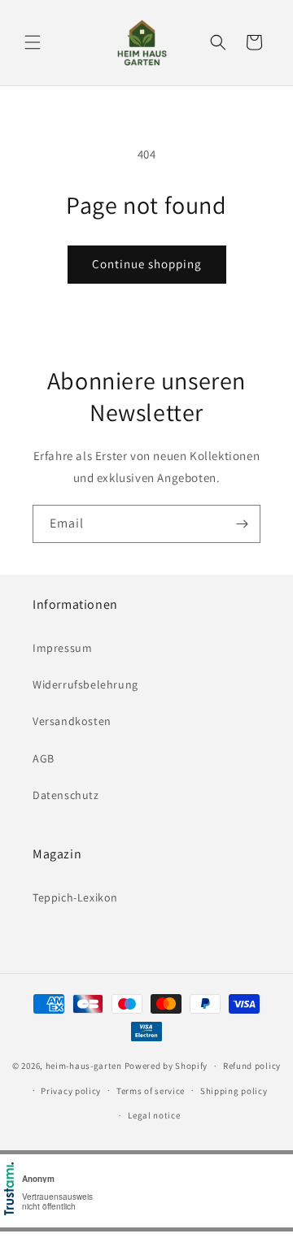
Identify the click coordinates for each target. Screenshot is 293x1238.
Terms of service (150, 1091)
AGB (44, 758)
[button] (32, 42)
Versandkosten (72, 721)
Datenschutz (66, 795)
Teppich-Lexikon (75, 897)
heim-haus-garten (84, 1065)
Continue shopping (147, 263)
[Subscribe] (242, 524)
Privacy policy (71, 1091)
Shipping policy (234, 1091)
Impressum (62, 648)
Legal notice (154, 1115)
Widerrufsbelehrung (85, 684)
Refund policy (252, 1065)
